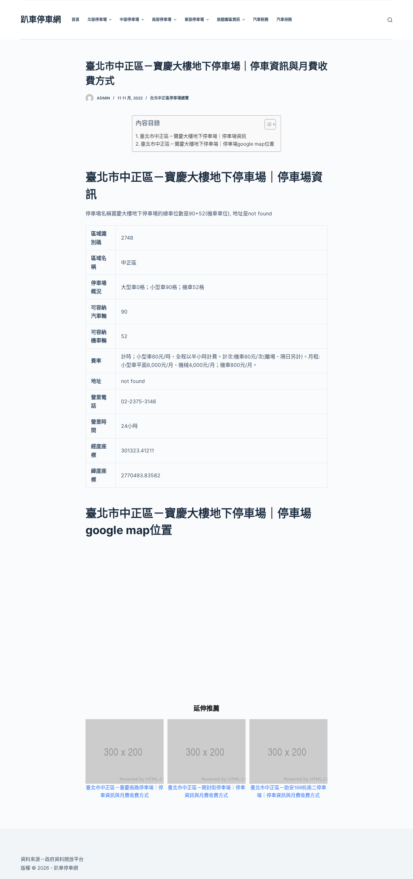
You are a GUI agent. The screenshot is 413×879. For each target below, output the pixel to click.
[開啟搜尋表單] (390, 19)
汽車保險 (284, 19)
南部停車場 (161, 19)
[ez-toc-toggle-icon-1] (267, 125)
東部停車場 (194, 19)
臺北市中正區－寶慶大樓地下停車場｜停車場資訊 (193, 136)
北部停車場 (97, 19)
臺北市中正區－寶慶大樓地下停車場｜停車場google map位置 (207, 144)
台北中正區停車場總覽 (169, 98)
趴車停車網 (41, 19)
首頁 (75, 19)
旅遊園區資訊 (228, 19)
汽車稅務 (260, 19)
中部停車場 (129, 19)
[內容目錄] (270, 124)
